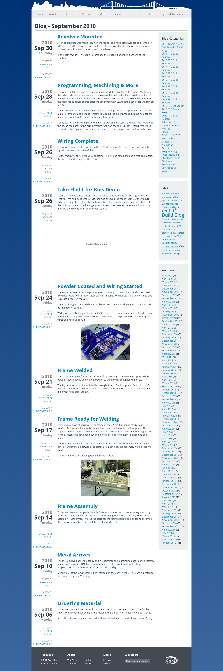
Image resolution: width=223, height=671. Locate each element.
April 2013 (167, 471)
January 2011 (169, 513)
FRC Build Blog (173, 212)
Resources (120, 14)
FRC (66, 14)
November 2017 (170, 344)
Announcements (171, 125)
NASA (178, 226)
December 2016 (170, 373)
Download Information (137, 660)
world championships (171, 253)
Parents (166, 148)
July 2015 (167, 405)
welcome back (175, 250)
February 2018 (170, 334)
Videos (107, 663)
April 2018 (167, 327)
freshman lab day (170, 219)
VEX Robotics (169, 167)
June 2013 (167, 467)
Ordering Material (79, 603)
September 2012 (171, 493)
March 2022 (168, 282)
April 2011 (167, 503)
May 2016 (167, 376)
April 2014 (167, 441)
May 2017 (167, 357)
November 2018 (170, 314)
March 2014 (168, 445)
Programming (169, 151)
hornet (182, 219)
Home (40, 14)
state (174, 236)
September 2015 (171, 399)
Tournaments (169, 164)
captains (165, 200)
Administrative (170, 122)
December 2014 (170, 418)
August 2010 (168, 529)
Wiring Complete (77, 140)
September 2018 (171, 321)
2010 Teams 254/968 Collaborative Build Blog (173, 47)
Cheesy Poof (45, 64)
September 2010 (171, 526)
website (165, 250)
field (179, 207)
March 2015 (168, 412)
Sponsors (138, 14)
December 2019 (170, 288)
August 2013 (168, 464)
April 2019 (167, 304)
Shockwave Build (42, 77)
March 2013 (168, 474)
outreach (167, 229)
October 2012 (169, 490)
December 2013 (170, 454)
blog (175, 196)
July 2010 (167, 532)
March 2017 (168, 363)
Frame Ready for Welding (88, 418)
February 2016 (170, 386)
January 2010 (169, 542)
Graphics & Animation (168, 143)
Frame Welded (75, 370)
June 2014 (167, 435)
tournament (169, 243)
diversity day (169, 207)
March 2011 (168, 506)
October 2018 (169, 317)
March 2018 (168, 330)
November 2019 (170, 291)
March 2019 (168, 308)
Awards (166, 128)
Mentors (88, 663)
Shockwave (88, 14)
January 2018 (169, 337)
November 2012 (170, 487)
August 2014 (168, 428)
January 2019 (169, 311)
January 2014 (169, 451)
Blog (161, 14)
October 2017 (169, 347)
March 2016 (168, 383)
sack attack (179, 232)
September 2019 (171, 298)
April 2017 (167, 360)
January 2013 (169, 480)
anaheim (165, 193)
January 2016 (169, 389)
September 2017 (171, 350)
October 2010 (169, 523)
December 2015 (170, 392)
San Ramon (167, 236)
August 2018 (168, 324)
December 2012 (170, 484)
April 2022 (167, 278)
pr (174, 229)
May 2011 (167, 500)
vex (182, 246)
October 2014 (169, 425)
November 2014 (170, 422)
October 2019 (169, 295)
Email (165, 131)
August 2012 (168, 497)
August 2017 (168, 353)
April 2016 (167, 379)
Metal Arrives (73, 554)
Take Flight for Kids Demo (88, 189)
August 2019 (168, 301)
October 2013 (169, 461)
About (53, 14)
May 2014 (167, 438)
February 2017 (170, 366)
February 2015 (170, 415)
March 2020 (168, 285)
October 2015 (169, 396)
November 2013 (170, 458)
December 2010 (170, 516)
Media (103, 14)
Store (151, 14)
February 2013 (170, 477)
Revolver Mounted (80, 36)
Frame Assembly (77, 506)
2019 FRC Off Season (173, 105)
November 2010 (170, 519)
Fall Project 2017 (171, 135)
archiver (47, 217)
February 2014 (170, 448)
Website (166, 171)
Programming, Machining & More (97, 85)
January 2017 (169, 370)
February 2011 (170, 510)
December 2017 (170, 340)
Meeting (172, 225)
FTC (75, 14)
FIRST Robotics (170, 138)
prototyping (168, 232)
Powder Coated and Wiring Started (99, 286)
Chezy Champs (176, 200)
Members (177, 14)
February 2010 (170, 539)
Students (167, 161)
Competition (170, 204)
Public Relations (170, 154)
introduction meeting (171, 223)
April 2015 (167, 409)
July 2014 (167, 431)
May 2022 (167, 275)
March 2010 (168, 536)
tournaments (170, 246)
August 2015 (168, 402)
